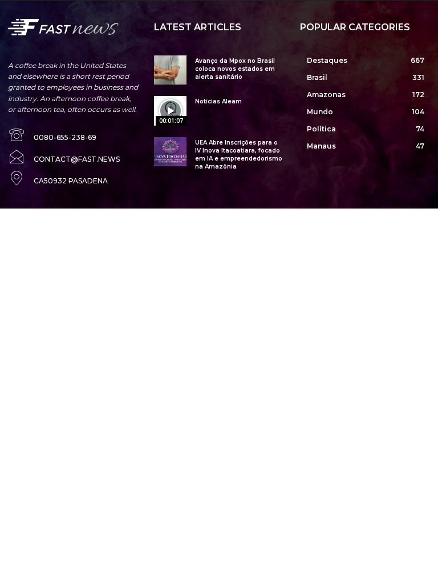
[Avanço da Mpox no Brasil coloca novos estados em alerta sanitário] (170, 70)
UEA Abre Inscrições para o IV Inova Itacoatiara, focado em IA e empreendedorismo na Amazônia (238, 154)
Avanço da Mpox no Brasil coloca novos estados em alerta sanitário (235, 69)
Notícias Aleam (218, 101)
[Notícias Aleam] (170, 110)
